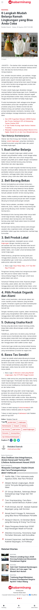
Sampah (16, 426)
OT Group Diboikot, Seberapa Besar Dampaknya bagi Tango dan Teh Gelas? (20, 494)
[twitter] (18, 440)
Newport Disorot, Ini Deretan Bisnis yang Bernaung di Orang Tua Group (20, 521)
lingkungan (5, 243)
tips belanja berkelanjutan (10, 437)
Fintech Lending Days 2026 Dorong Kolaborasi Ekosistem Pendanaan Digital (23, 559)
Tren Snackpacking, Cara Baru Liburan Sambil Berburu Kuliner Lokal (21, 501)
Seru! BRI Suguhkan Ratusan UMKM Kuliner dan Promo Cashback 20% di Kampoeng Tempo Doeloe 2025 (20, 121)
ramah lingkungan (13, 141)
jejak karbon (16, 429)
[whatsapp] (14, 440)
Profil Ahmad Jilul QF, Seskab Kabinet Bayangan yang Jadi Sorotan (21, 508)
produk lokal (12, 422)
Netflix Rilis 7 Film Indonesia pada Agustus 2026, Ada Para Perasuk (19, 477)
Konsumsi (5, 433)
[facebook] (11, 440)
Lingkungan (22, 422)
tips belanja (6, 429)
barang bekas (15, 433)
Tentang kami (19, 590)
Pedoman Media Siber (19, 592)
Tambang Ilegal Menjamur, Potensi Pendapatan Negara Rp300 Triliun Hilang (22, 579)
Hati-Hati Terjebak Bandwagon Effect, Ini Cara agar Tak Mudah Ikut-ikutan (23, 569)
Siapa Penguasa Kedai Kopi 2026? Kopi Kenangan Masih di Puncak (19, 527)
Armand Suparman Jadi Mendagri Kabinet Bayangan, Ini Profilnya (19, 540)
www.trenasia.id (24, 407)
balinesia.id (22, 413)
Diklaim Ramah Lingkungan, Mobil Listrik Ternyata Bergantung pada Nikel (19, 485)
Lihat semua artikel (14, 449)
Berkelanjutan (6, 426)
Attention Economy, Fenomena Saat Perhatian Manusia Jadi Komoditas (20, 534)
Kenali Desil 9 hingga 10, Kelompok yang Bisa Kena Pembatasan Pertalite (21, 514)
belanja (23, 426)
